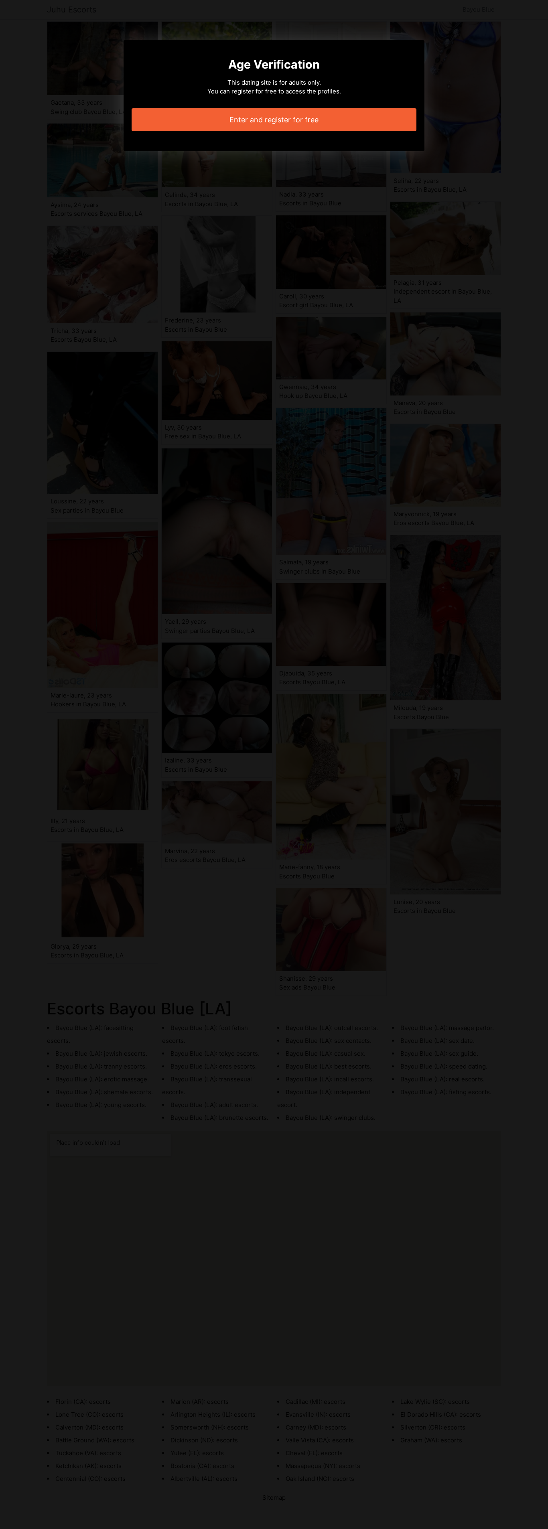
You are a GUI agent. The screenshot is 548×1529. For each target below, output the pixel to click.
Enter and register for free (274, 120)
